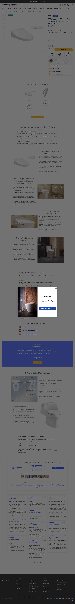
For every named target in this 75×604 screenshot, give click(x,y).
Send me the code (47, 308)
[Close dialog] (56, 288)
